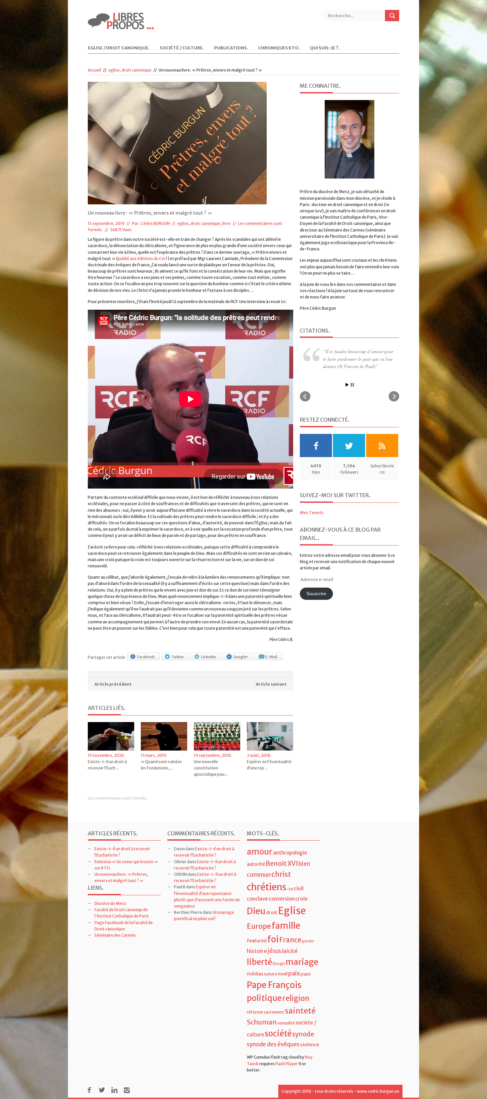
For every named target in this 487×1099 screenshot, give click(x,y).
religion (295, 998)
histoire (257, 951)
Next (394, 396)
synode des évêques (273, 1044)
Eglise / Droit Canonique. (119, 48)
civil (298, 888)
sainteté (300, 1011)
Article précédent (113, 684)
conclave (257, 899)
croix (301, 898)
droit (271, 913)
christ (281, 874)
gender (308, 941)
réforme (255, 1012)
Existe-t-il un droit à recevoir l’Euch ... (107, 764)
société (278, 1033)
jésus (274, 951)
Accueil (94, 70)
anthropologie (290, 853)
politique (264, 998)
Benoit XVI (282, 863)
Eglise (292, 911)
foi (273, 939)
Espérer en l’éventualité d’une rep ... (269, 764)
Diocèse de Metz (110, 903)
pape (306, 973)
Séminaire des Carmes (115, 935)
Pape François (274, 984)
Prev (305, 396)
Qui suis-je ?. (325, 48)
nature (270, 973)
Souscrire (316, 593)
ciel (290, 889)
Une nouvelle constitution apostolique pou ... (211, 768)
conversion (282, 899)
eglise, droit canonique (129, 70)
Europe (259, 926)
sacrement (274, 1012)
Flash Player (286, 1063)
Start (347, 385)
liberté (259, 962)
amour (259, 852)
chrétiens (267, 887)
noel (283, 974)
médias (255, 974)
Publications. (231, 48)
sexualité (286, 1022)
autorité (256, 864)
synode (303, 1034)
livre (226, 223)
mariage (302, 962)
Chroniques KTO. (279, 48)
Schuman (262, 1022)
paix (294, 973)
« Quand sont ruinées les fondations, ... (161, 764)
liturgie (279, 964)
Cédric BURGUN (155, 223)
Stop (352, 385)
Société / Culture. (182, 48)
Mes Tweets (312, 512)
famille (286, 925)
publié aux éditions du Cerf (143, 258)
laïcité (290, 951)
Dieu (256, 911)
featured (257, 941)
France (290, 940)
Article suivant (271, 684)
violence (309, 1045)
